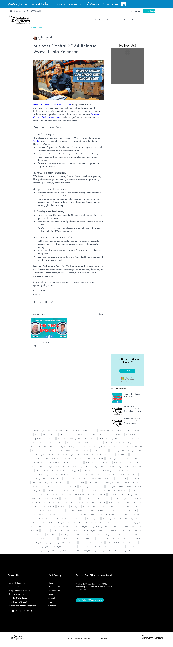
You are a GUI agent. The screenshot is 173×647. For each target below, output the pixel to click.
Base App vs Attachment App (125, 443)
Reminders (133, 511)
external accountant (86, 543)
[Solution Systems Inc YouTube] (12, 610)
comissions (53, 539)
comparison (76, 539)
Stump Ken (72, 523)
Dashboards (125, 459)
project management (48, 551)
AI (45, 435)
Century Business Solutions (100, 451)
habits (117, 543)
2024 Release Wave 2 (124, 431)
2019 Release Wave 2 (55, 431)
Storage (62, 523)
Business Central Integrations (98, 447)
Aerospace (62, 439)
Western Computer (104, 4)
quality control (63, 551)
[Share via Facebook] (34, 302)
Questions (71, 511)
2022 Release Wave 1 (90, 431)
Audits (34, 443)
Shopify (52, 523)
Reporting (52, 515)
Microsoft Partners (53, 495)
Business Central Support (135, 447)
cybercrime (116, 539)
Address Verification (132, 435)
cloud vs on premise (39, 539)
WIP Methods (104, 531)
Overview (91, 503)
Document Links (37, 467)
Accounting (91, 435)
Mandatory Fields (91, 491)
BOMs (88, 443)
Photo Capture (63, 507)
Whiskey (139, 531)
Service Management (110, 519)
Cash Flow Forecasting (81, 451)
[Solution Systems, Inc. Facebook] (20, 610)
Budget (83, 447)
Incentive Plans (135, 479)
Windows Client (52, 535)
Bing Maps (62, 447)
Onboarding (37, 503)
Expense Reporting (52, 475)
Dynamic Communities (70, 467)
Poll (111, 507)
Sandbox (80, 519)
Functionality (84, 479)
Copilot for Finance (42, 459)
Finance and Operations (111, 475)
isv (136, 543)
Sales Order (135, 515)
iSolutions (127, 543)
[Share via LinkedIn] (46, 302)
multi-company (109, 547)
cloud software (132, 535)
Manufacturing (105, 491)
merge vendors (84, 547)
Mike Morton (80, 495)
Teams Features (36, 527)
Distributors (107, 463)
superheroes (107, 551)
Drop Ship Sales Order (53, 467)
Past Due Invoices (115, 503)
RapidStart (111, 511)
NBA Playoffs (37, 499)
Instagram (36, 294)
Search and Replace (94, 519)
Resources (63, 515)
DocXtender (118, 463)
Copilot (134, 455)
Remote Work (39, 515)
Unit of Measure (137, 527)
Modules (91, 495)
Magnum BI (39, 491)
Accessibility (79, 435)
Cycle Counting (112, 459)
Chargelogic (41, 455)
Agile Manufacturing (91, 439)
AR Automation (66, 435)
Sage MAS (110, 515)
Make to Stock (64, 491)
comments (64, 539)
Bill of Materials (49, 447)
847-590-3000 (20, 594)
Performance (137, 503)
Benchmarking (36, 447)
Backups (110, 443)
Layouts (74, 487)
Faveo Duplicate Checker (80, 475)
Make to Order (51, 491)
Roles (84, 515)
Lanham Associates (38, 487)
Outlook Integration (77, 503)
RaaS (101, 511)
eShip (138, 539)
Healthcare (109, 479)
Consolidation (123, 455)
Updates (35, 531)
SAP (92, 515)
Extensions (65, 475)
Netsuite (56, 499)
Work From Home (83, 535)
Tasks (117, 523)
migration (96, 547)
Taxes (126, 523)
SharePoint (124, 519)
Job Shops (110, 483)
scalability (87, 551)
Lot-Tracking (111, 487)
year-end (129, 551)
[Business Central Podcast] (49, 328)
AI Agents (54, 435)
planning (132, 547)
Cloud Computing (69, 455)
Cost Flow (56, 459)
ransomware (75, 551)
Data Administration (41, 463)
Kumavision (137, 483)
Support (108, 523)
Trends (114, 527)
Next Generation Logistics (122, 499)
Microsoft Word (67, 495)
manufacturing (57, 547)
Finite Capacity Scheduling (130, 475)
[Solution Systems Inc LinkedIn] (9, 610)
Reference (122, 511)
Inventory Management (78, 483)
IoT (90, 483)
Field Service (96, 475)
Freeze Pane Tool (71, 479)
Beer (140, 443)
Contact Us (135, 11)
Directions (79, 463)
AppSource (104, 439)
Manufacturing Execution (122, 491)
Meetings (136, 491)
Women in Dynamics (68, 535)
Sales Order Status (42, 519)
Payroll (127, 503)
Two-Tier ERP (124, 527)
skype (97, 551)
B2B (80, 443)
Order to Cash (63, 503)
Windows (40, 535)
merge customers (70, 547)
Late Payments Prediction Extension (57, 487)
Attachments (136, 439)
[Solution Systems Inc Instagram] (24, 610)
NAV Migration (132, 495)
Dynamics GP (124, 467)
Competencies (110, 455)
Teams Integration (51, 527)
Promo (61, 511)
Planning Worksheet (89, 507)
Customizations (85, 459)
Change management (118, 451)
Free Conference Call (56, 479)
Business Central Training (40, 451)
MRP (129, 487)
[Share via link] (52, 302)
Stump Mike (84, 523)
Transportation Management (99, 527)
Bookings (73, 447)
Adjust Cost (38, 439)
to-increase (118, 551)
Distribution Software (93, 463)
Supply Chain (96, 523)
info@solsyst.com (20, 598)
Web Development (126, 531)
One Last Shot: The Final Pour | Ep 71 (48, 344)
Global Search (97, 479)
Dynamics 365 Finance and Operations (92, 467)
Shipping (135, 519)
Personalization (50, 507)
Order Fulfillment (50, 503)
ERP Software (49, 471)
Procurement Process (123, 507)
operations (121, 547)
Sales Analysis (123, 515)
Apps (115, 439)
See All (101, 314)
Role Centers (74, 515)
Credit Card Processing (70, 459)
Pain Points (102, 503)
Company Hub (83, 455)
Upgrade (46, 531)
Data (135, 459)
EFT (38, 471)
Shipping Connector (39, 523)
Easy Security (62, 471)
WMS (114, 531)
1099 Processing (40, 431)
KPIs (128, 483)
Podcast (103, 507)
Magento (139, 487)
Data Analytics (55, 463)
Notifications (138, 499)
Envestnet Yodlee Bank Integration (107, 471)
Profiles (51, 511)
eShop (39, 543)
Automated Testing (46, 443)
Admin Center (50, 439)
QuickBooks (83, 511)
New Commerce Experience (71, 499)
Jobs (120, 483)
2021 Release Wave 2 (73, 431)
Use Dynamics (58, 531)
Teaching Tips (136, 523)
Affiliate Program (75, 439)
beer (122, 535)
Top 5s (75, 527)
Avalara (71, 443)
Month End (102, 495)
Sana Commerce (68, 519)
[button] (99, 19)
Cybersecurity (99, 459)
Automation (59, 443)
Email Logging (75, 471)
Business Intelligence (57, 451)
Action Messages (105, 435)
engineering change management (55, 543)
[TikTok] (27, 610)
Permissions (37, 507)
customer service (104, 539)
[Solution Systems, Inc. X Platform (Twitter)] (16, 610)
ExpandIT (40, 475)
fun (109, 543)
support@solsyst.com (28, 605)
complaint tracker (89, 539)
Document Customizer (133, 463)
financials (100, 543)
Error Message (124, 471)
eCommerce (128, 539)
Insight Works (37, 483)
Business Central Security (117, 447)
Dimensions (68, 463)
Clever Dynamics (54, 455)
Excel (135, 471)
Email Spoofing (88, 471)
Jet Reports (99, 483)
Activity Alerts (118, 435)
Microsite (40, 495)
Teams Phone (64, 527)
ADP (37, 435)
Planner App (75, 507)
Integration (49, 483)
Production (137, 507)
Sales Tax (55, 519)
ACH (137, 431)
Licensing (101, 487)
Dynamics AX (112, 467)
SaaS (101, 515)
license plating (44, 547)
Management (78, 491)
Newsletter (107, 499)
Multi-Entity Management (117, 495)
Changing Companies (135, 451)
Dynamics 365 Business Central (44, 291)
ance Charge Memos (110, 535)
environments (73, 543)
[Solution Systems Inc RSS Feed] (31, 610)
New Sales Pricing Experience (91, 499)
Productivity (41, 511)
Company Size (97, 455)
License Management (87, 487)
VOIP (69, 531)
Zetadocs (96, 535)
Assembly (125, 439)
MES (121, 487)
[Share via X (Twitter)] (40, 302)
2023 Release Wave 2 (107, 431)
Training (84, 527)
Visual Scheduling (90, 531)
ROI (93, 511)
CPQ (69, 451)
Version (77, 531)
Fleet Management (40, 479)
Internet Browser (62, 483)
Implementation (122, 479)
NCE (47, 499)
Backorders (99, 443)
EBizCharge (137, 467)
